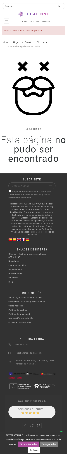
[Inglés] (19, 241)
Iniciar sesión (15, 273)
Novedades (13, 261)
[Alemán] (27, 241)
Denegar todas (49, 444)
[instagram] (39, 425)
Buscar (61, 6)
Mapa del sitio (15, 269)
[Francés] (24, 241)
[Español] (10, 241)
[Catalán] (15, 241)
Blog (10, 282)
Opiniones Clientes (30, 409)
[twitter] (32, 425)
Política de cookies (17, 310)
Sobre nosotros (16, 306)
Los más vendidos (17, 265)
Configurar (34, 450)
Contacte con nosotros (19, 322)
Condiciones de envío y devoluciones (26, 302)
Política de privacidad (19, 314)
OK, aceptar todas (28, 444)
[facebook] (25, 425)
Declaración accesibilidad (21, 318)
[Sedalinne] (33, 14)
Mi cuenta (13, 278)
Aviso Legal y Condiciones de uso (25, 297)
